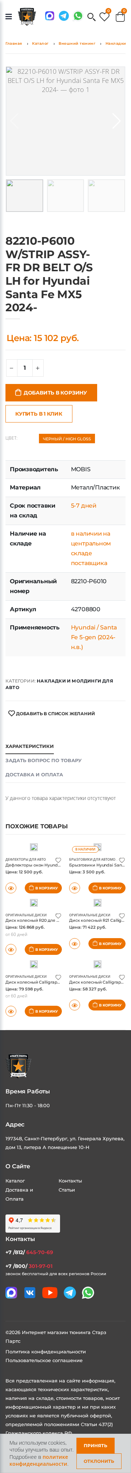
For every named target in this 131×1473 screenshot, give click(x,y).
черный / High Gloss (67, 438)
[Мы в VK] (30, 1292)
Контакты (70, 1181)
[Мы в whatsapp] (78, 15)
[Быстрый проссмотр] (10, 1011)
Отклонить (99, 1461)
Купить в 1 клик (38, 414)
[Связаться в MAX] (49, 15)
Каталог (40, 43)
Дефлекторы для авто (25, 859)
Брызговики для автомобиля (97, 859)
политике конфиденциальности (38, 1460)
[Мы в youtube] (50, 1293)
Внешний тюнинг (77, 43)
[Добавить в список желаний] (58, 860)
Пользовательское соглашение (44, 1360)
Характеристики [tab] (29, 746)
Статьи (67, 1190)
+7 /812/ (29, 1252)
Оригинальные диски (26, 915)
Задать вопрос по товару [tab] (43, 760)
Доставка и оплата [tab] (34, 774)
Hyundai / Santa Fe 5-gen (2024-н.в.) (94, 637)
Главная (13, 43)
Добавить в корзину (55, 392)
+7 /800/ (28, 1266)
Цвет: (11, 438)
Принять (95, 1445)
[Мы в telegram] (64, 16)
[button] (91, 17)
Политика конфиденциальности (45, 1351)
